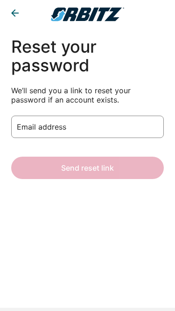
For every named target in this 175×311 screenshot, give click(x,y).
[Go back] (15, 13)
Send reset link (87, 168)
